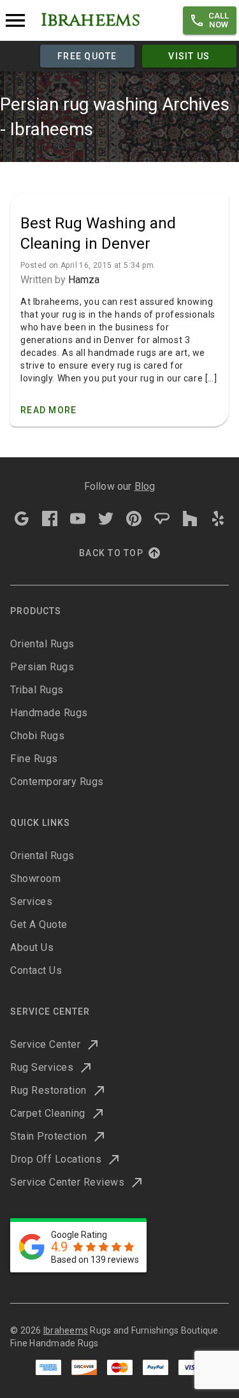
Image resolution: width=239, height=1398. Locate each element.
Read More (48, 410)
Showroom (35, 878)
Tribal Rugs (37, 690)
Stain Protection (48, 1136)
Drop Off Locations (55, 1159)
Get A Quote (39, 924)
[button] (209, 20)
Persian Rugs (42, 667)
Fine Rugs (34, 759)
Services (31, 901)
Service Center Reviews (67, 1182)
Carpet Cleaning (47, 1113)
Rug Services (41, 1067)
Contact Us (36, 970)
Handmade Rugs (49, 713)
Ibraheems (65, 1330)
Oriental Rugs (42, 644)
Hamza (83, 280)
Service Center (45, 1044)
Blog (145, 486)
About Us (32, 947)
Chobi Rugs (37, 736)
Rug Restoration (48, 1090)
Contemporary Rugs (57, 782)
